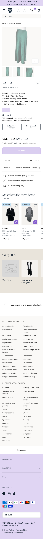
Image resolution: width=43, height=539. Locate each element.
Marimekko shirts (29, 336)
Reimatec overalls (9, 373)
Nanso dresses (28, 339)
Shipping (15, 143)
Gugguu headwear (9, 377)
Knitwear (5, 423)
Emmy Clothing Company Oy (21, 523)
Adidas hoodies (8, 326)
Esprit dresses (7, 343)
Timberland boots (9, 366)
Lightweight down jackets (9, 404)
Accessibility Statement (12, 533)
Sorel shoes (27, 363)
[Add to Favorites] (38, 82)
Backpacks (27, 437)
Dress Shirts (27, 430)
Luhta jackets (28, 346)
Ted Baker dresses (30, 343)
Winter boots (7, 409)
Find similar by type (31, 127)
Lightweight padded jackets (30, 398)
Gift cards (6, 441)
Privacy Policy (8, 530)
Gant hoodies (28, 326)
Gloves (25, 413)
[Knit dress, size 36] (30, 214)
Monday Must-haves (31, 388)
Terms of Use (21, 530)
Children (5, 388)
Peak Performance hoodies (30, 331)
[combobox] (21, 16)
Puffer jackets (7, 397)
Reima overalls (28, 370)
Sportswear (6, 420)
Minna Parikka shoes (10, 359)
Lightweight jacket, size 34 (9, 232)
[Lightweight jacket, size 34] (10, 214)
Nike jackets (6, 346)
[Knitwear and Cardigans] (30, 268)
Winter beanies (8, 413)
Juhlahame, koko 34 (14, 23)
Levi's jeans (6, 336)
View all (5, 198)
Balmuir (7, 82)
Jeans (4, 416)
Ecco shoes (27, 356)
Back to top (21, 450)
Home (4, 23)
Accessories (7, 434)
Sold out (21, 150)
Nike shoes (27, 359)
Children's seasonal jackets (30, 404)
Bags (4, 437)
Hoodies (26, 423)
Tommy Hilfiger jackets (31, 350)
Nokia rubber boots (9, 370)
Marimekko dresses (9, 339)
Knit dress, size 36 (28, 231)
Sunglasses (27, 434)
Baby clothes (28, 427)
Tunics (4, 430)
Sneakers (26, 409)
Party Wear (27, 416)
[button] (39, 10)
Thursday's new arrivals (8, 392)
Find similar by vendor (11, 127)
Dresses (5, 427)
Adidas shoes (7, 356)
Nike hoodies (7, 330)
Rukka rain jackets (30, 373)
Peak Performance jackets (9, 351)
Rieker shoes (7, 363)
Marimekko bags (29, 377)
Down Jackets (28, 391)
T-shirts (26, 420)
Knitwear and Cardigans (27, 281)
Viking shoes (27, 366)
